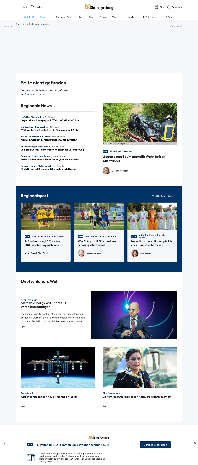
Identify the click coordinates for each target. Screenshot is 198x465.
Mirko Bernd (31, 253)
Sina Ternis (43, 253)
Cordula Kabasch (120, 170)
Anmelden (177, 7)
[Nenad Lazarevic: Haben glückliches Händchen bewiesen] (152, 216)
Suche (39, 7)
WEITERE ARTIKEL (162, 195)
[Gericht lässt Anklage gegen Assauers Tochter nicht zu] (140, 367)
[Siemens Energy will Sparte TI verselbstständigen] (134, 314)
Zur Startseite (28, 94)
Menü (24, 7)
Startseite (21, 24)
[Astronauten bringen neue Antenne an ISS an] (58, 367)
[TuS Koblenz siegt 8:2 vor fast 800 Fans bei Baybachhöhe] (46, 216)
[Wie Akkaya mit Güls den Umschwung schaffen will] (99, 216)
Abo (162, 7)
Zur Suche (43, 94)
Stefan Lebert (94, 253)
